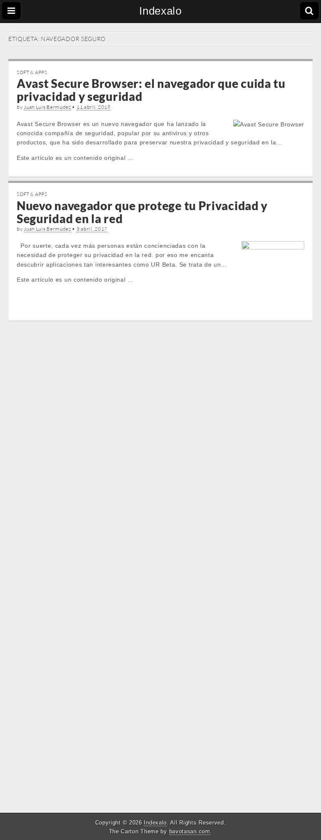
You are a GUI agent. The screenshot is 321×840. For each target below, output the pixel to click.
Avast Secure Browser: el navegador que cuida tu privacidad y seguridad (151, 89)
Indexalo (160, 11)
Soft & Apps (32, 72)
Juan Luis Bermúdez (47, 107)
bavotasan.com (189, 831)
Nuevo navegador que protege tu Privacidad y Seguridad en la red (142, 212)
